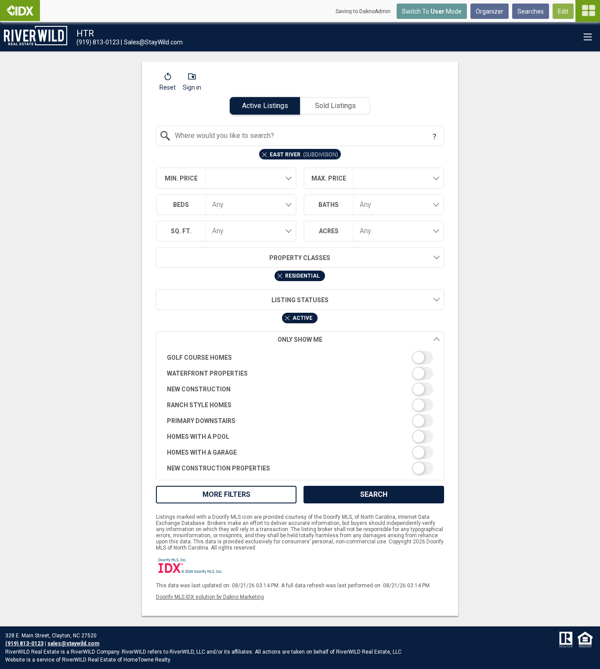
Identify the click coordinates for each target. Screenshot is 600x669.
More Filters (226, 494)
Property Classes (299, 257)
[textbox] (305, 135)
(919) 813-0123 (24, 643)
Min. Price (181, 178)
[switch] (300, 357)
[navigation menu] (587, 11)
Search (373, 494)
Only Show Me (300, 339)
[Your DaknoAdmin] (20, 10)
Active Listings (265, 105)
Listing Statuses (300, 300)
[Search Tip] (434, 136)
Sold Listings (335, 105)
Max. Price (328, 178)
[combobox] (300, 135)
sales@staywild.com (73, 643)
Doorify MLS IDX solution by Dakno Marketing (210, 597)
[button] (167, 83)
